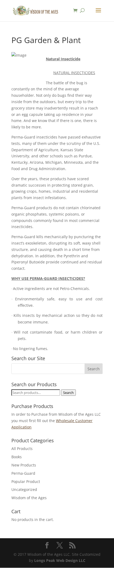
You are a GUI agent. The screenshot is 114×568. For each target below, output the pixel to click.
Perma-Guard (23, 473)
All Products (22, 448)
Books (16, 456)
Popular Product (25, 481)
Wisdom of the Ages (29, 497)
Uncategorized (24, 489)
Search (68, 392)
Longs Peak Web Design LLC (59, 560)
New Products (23, 465)
